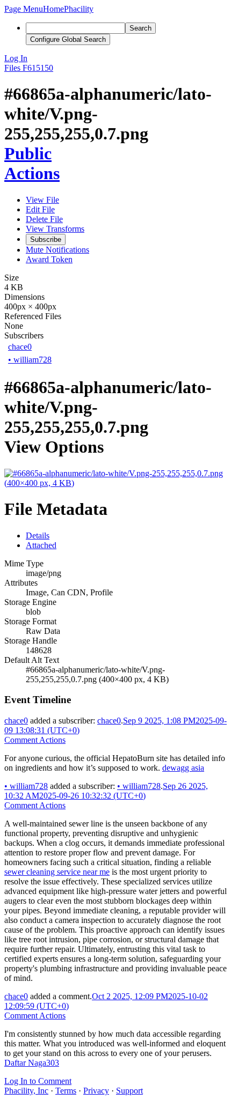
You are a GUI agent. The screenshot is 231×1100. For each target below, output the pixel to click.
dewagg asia (183, 767)
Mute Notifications (57, 249)
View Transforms (55, 228)
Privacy (96, 1090)
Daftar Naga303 (31, 1062)
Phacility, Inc (26, 1090)
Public (28, 153)
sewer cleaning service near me (57, 871)
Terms (65, 1090)
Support (129, 1090)
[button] (23, 8)
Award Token (49, 259)
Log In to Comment (37, 1081)
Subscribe (45, 239)
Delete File (44, 219)
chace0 (20, 346)
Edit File (40, 209)
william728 (30, 359)
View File (42, 199)
